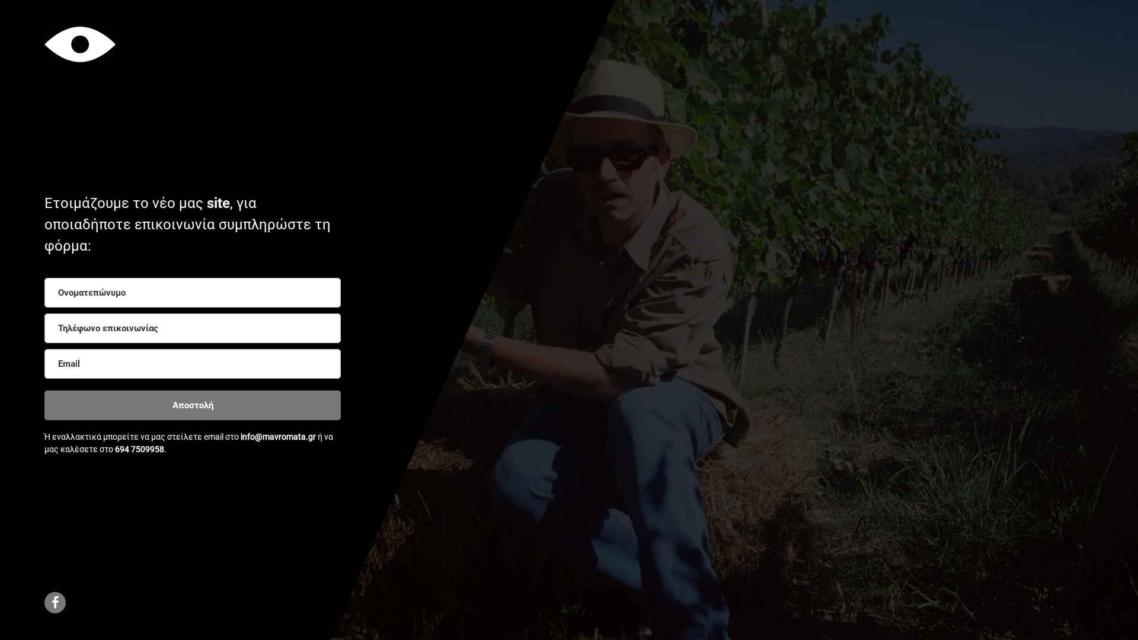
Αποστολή (192, 405)
